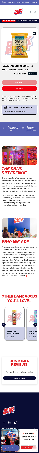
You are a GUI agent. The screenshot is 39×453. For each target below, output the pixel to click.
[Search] (29, 12)
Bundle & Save (9, 21)
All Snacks (22, 21)
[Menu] (3, 12)
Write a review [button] (19, 378)
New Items (33, 21)
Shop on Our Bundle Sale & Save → (15, 111)
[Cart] (34, 12)
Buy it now (19, 88)
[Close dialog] (36, 430)
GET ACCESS (28, 447)
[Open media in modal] (34, 33)
